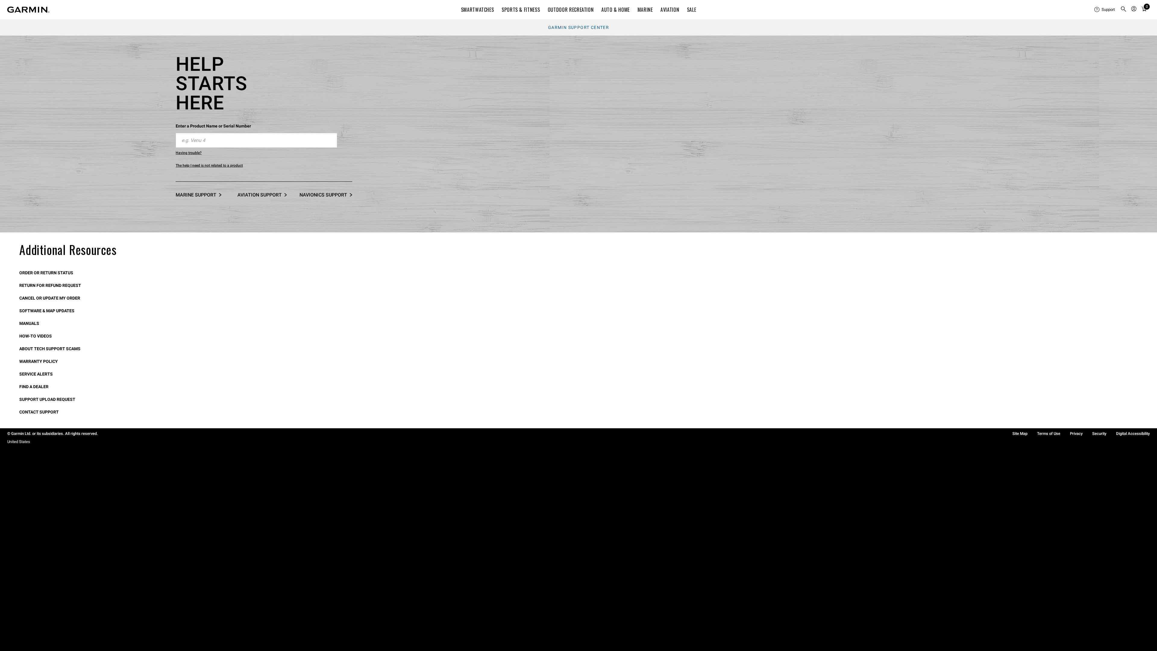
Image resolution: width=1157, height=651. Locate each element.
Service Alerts (36, 374)
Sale (691, 9)
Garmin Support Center (578, 27)
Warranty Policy (38, 361)
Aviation (669, 9)
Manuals (29, 323)
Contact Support (39, 412)
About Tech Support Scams (49, 348)
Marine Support (196, 195)
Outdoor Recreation (571, 9)
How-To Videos (35, 336)
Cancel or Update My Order (49, 298)
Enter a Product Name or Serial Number (213, 126)
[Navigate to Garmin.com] (28, 9)
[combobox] (256, 140)
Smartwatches (477, 9)
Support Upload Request (47, 399)
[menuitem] (1104, 9)
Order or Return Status (46, 272)
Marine (645, 9)
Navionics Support (323, 195)
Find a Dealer (34, 386)
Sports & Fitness (521, 9)
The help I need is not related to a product (209, 165)
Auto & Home (615, 9)
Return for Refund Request (50, 285)
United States (18, 441)
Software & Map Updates (46, 310)
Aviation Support (259, 195)
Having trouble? (189, 153)
